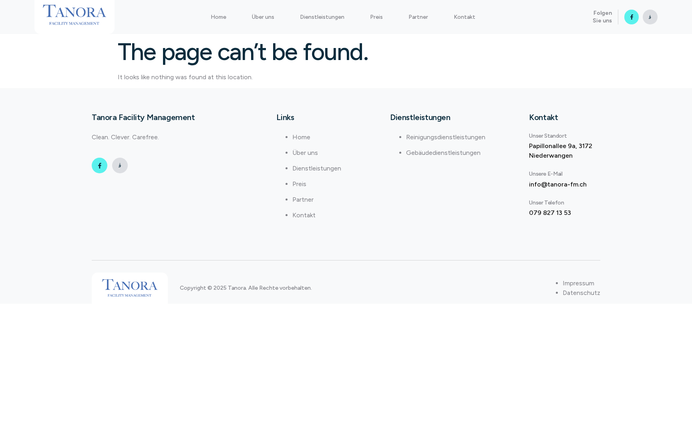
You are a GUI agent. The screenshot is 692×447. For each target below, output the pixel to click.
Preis (376, 17)
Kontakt (464, 17)
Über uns (263, 17)
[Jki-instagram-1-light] (650, 17)
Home (218, 17)
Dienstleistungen (322, 17)
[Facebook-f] (631, 17)
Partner (418, 17)
